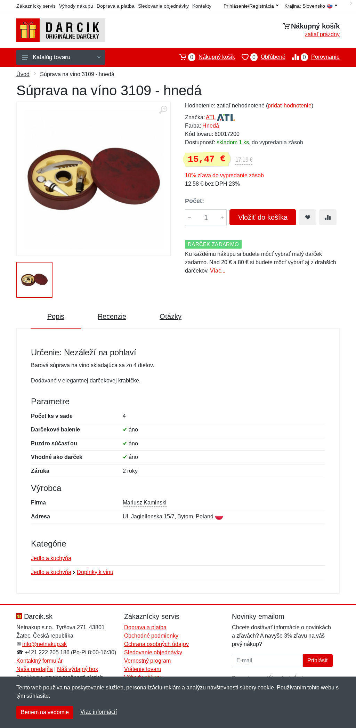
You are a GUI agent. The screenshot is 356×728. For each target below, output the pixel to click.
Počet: (194, 200)
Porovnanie (321, 57)
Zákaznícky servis (36, 6)
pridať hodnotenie (290, 105)
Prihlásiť (317, 660)
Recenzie (112, 316)
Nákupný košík (212, 57)
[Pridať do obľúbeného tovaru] (307, 217)
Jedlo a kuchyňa (51, 558)
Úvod (23, 74)
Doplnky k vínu (95, 572)
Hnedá (210, 126)
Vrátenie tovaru (142, 669)
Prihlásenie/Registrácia (249, 5)
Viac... (217, 271)
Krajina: (304, 6)
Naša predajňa (34, 669)
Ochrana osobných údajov (156, 644)
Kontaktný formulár (39, 661)
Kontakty (201, 6)
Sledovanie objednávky (163, 6)
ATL (211, 117)
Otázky (170, 316)
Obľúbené (268, 57)
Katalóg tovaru (51, 57)
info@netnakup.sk (44, 644)
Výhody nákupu (76, 6)
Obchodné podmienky (151, 636)
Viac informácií (98, 712)
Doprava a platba (116, 6)
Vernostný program (147, 661)
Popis (55, 316)
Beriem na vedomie (45, 712)
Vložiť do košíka (263, 217)
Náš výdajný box (77, 669)
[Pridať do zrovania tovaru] (328, 217)
